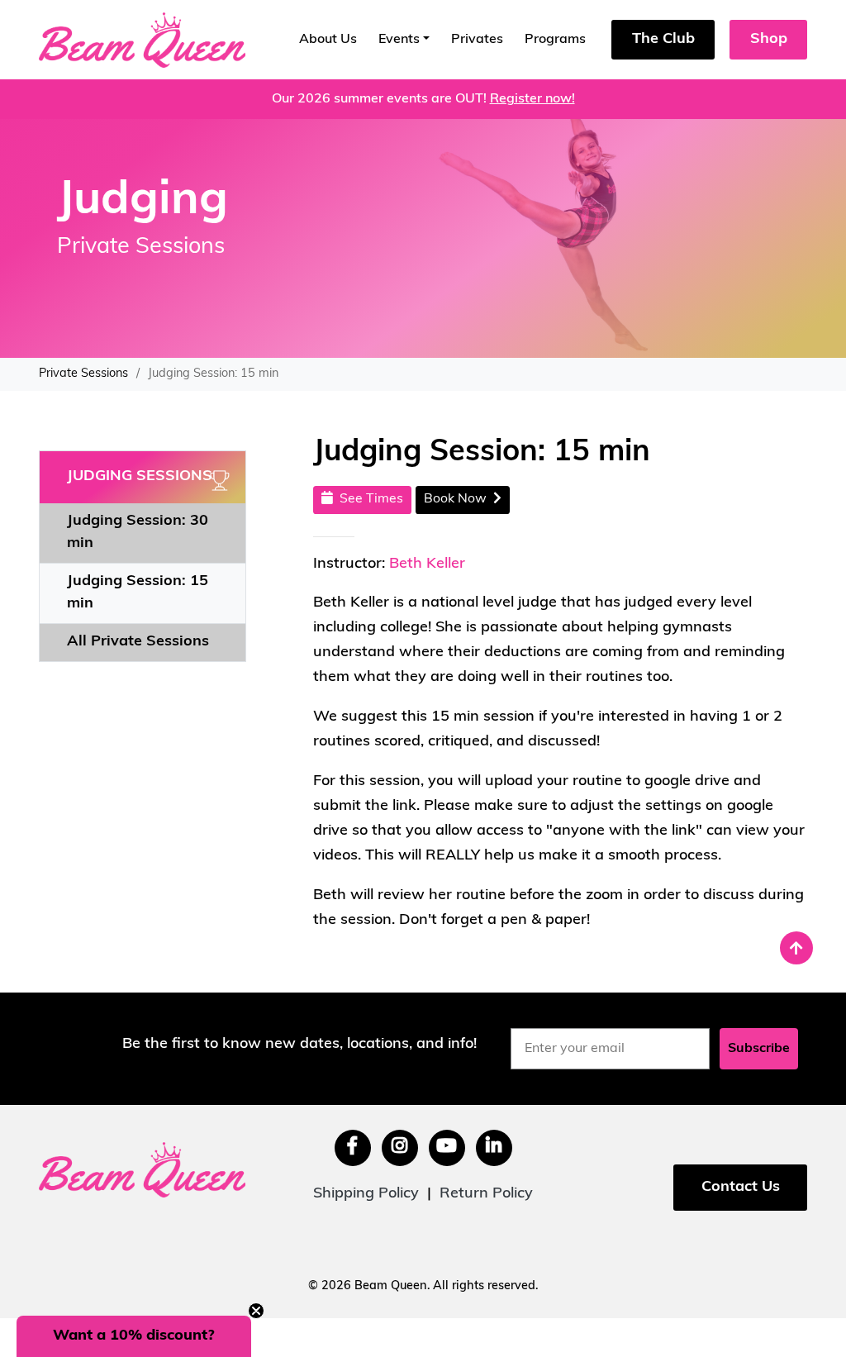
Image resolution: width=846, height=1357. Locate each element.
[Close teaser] (256, 1310)
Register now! (532, 99)
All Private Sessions (138, 642)
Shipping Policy (366, 1194)
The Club (663, 39)
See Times (368, 499)
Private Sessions (83, 374)
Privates (477, 39)
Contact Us (740, 1187)
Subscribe (759, 1048)
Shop (768, 39)
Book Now (458, 499)
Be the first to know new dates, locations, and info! (299, 1044)
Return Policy (486, 1194)
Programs (555, 39)
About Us (328, 39)
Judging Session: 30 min (137, 532)
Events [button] (399, 39)
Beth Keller (427, 564)
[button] (134, 1336)
